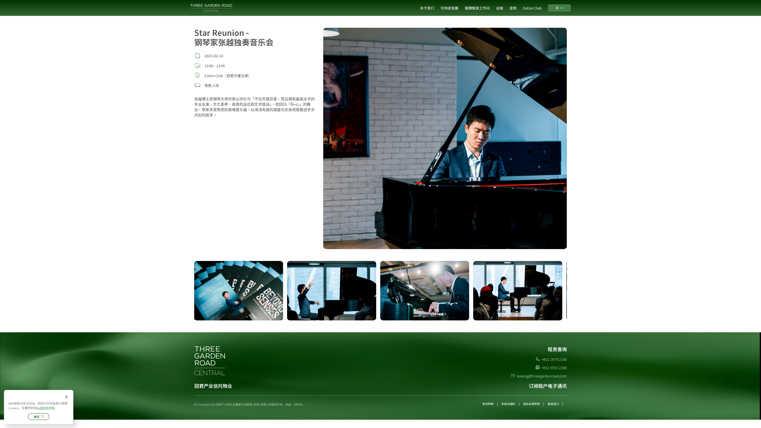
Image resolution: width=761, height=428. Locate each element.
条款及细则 (508, 404)
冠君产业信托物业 (213, 385)
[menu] (391, 8)
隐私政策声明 (531, 404)
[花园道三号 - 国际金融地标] (211, 8)
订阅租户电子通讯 (548, 385)
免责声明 (487, 404)
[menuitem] (427, 8)
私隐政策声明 (45, 408)
